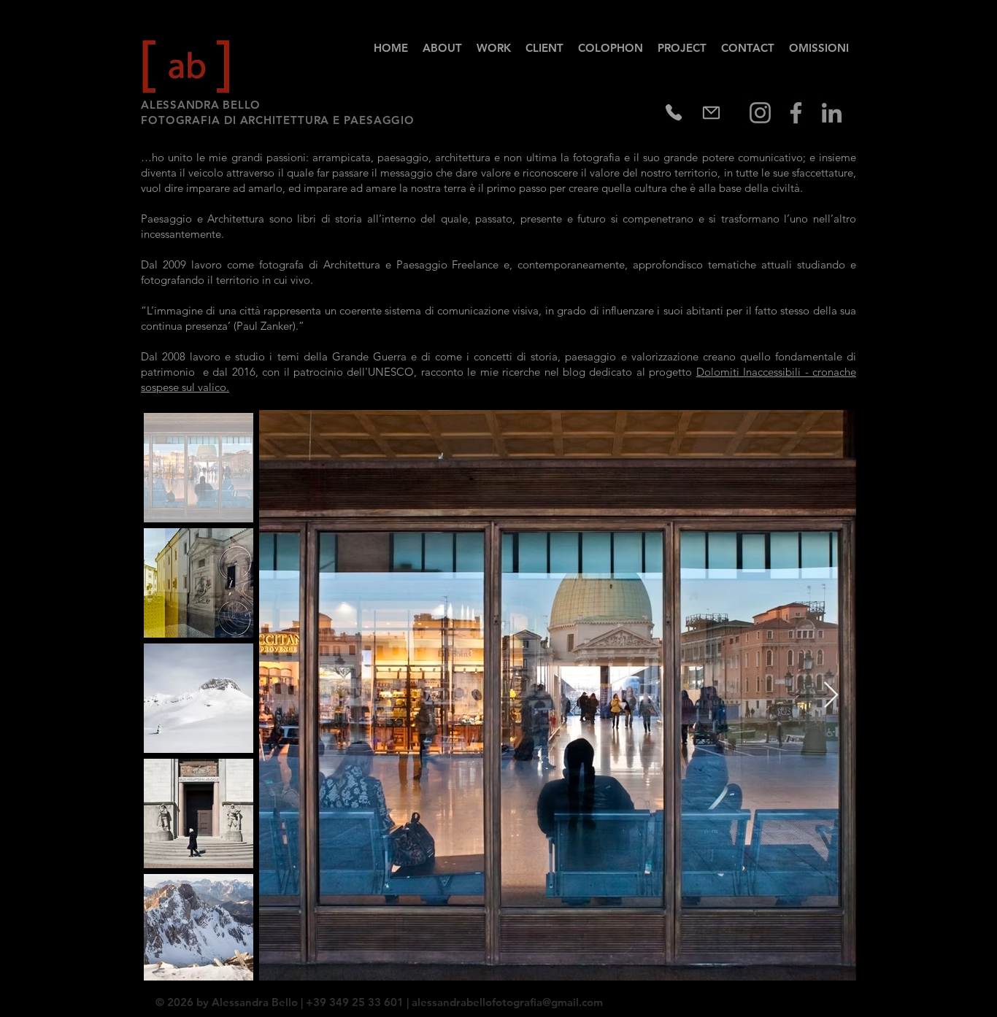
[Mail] (711, 112)
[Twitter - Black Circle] (829, 996)
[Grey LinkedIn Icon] (831, 112)
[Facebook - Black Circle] (810, 996)
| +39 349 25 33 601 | (355, 1002)
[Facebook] (796, 112)
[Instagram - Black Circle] (848, 996)
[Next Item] (831, 695)
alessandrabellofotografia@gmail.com (507, 1002)
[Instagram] (760, 112)
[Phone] (673, 112)
